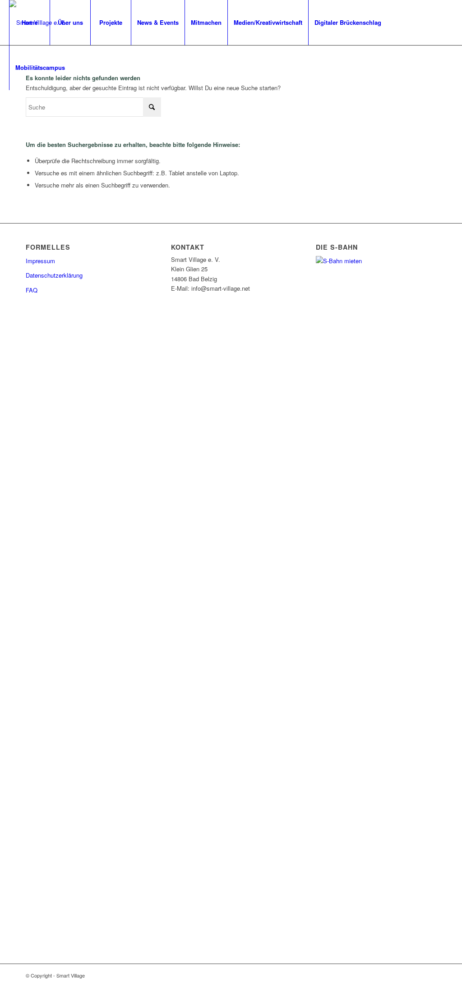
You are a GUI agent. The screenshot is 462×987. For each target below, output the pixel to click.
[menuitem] (29, 22)
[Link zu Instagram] (25, 112)
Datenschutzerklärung (54, 275)
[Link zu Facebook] (11, 112)
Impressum (40, 260)
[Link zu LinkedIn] (39, 112)
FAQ (31, 290)
